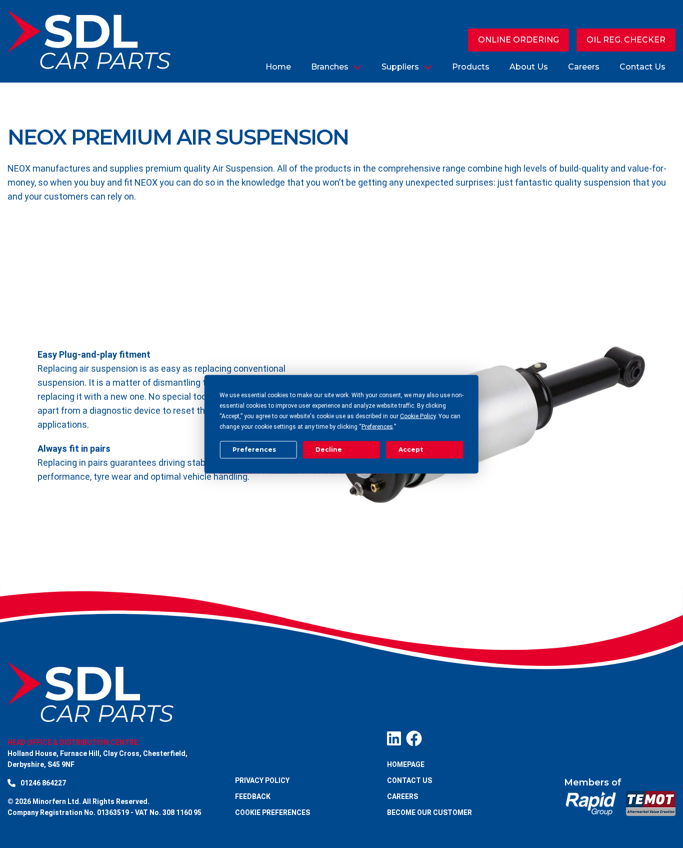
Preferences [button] (377, 426)
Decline (329, 449)
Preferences (254, 449)
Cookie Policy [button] (418, 415)
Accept (410, 449)
